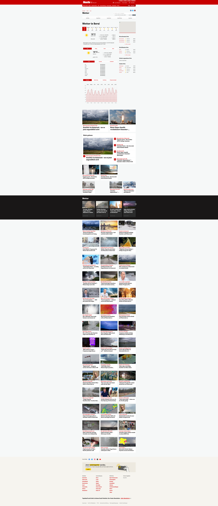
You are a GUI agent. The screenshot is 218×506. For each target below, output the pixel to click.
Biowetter (130, 18)
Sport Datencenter (114, 477)
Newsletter (84, 490)
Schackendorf (121, 70)
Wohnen (111, 485)
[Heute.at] (86, 2)
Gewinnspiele (112, 479)
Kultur (97, 481)
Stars (97, 477)
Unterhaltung (103, 5)
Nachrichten (85, 483)
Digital (97, 483)
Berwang (120, 52)
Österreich (85, 5)
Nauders (120, 51)
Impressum (84, 503)
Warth (120, 49)
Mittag (96, 48)
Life (98, 5)
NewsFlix (125, 477)
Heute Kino (98, 488)
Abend (105, 48)
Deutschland (85, 481)
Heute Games (99, 486)
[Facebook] (130, 10)
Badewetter (109, 18)
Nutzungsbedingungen (114, 503)
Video (129, 5)
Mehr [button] (118, 5)
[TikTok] (97, 459)
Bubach (120, 67)
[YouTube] (100, 459)
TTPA (98, 503)
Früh (87, 48)
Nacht (113, 48)
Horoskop (98, 485)
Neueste (133, 5)
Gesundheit (112, 483)
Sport (89, 5)
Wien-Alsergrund (121, 40)
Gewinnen (114, 5)
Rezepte (111, 481)
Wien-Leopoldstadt (122, 38)
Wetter (85, 13)
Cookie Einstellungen (123, 503)
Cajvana (120, 72)
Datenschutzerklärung (104, 503)
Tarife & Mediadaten (92, 503)
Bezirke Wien (119, 18)
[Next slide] (136, 204)
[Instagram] (94, 459)
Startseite (84, 477)
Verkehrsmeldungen (114, 486)
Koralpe (120, 69)
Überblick (87, 18)
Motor (111, 488)
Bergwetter (98, 18)
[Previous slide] (82, 204)
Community (108, 5)
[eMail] (135, 10)
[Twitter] (133, 10)
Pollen (89, 61)
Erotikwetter (112, 61)
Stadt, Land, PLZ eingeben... (120, 13)
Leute (97, 479)
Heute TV (98, 490)
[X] (92, 459)
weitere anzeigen (127, 44)
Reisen (111, 490)
